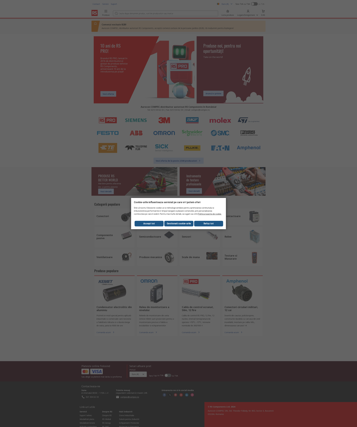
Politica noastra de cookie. (210, 214)
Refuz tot (209, 223)
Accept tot (149, 223)
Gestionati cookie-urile (179, 223)
